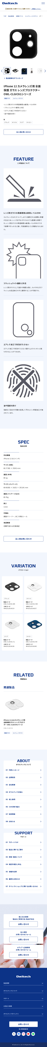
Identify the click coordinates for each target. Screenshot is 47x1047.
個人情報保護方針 (23, 1029)
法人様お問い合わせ (23, 132)
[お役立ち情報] (23, 1006)
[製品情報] (23, 983)
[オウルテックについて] (23, 991)
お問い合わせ (23, 924)
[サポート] (23, 998)
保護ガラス (7, 98)
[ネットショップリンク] (23, 1014)
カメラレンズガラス (18, 98)
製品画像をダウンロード (14, 78)
